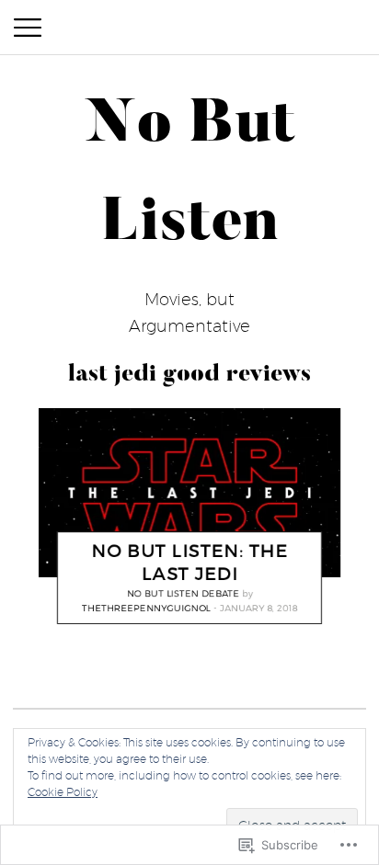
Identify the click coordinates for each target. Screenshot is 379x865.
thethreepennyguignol (146, 608)
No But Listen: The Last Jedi (190, 562)
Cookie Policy (63, 792)
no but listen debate (183, 592)
